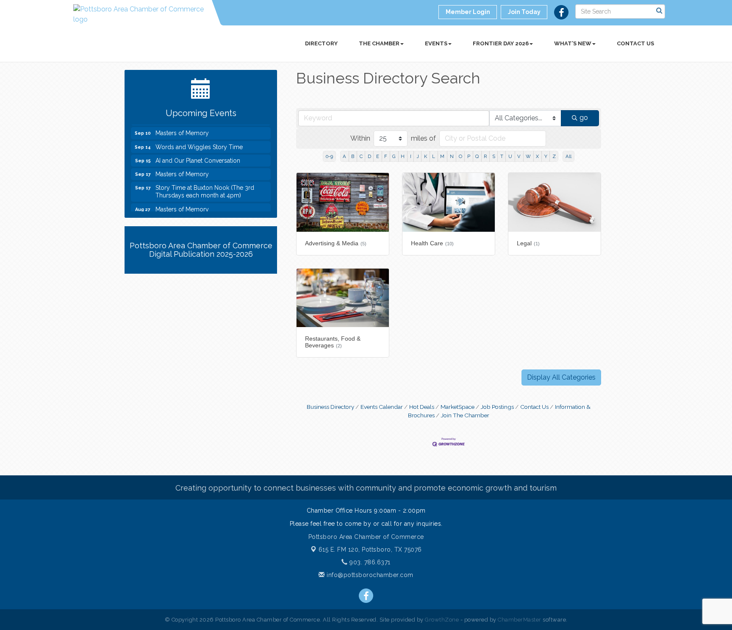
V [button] (519, 156)
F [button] (385, 156)
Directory (321, 43)
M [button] (442, 156)
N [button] (452, 156)
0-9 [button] (329, 156)
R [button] (485, 156)
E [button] (377, 156)
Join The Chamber (465, 415)
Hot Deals (421, 406)
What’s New (572, 43)
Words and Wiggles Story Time (199, 142)
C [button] (361, 156)
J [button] (417, 156)
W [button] (528, 156)
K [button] (425, 156)
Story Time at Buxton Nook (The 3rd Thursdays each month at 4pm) (204, 187)
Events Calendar (381, 406)
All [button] (568, 156)
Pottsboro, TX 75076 (370, 549)
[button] (561, 377)
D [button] (369, 156)
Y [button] (545, 156)
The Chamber (379, 43)
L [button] (433, 156)
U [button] (510, 156)
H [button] (403, 156)
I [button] (410, 156)
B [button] (352, 156)
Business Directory (330, 406)
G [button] (394, 156)
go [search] (584, 118)
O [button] (460, 156)
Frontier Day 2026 (501, 43)
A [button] (344, 156)
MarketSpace (457, 406)
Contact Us (635, 43)
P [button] (468, 156)
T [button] (501, 156)
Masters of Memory (182, 128)
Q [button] (477, 156)
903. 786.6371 (369, 562)
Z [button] (554, 156)
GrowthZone (442, 619)
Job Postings (497, 406)
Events (436, 43)
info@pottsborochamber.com (369, 575)
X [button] (537, 156)
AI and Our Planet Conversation (197, 156)
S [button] (493, 156)
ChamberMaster (519, 619)
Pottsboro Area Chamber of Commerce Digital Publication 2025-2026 (201, 249)
